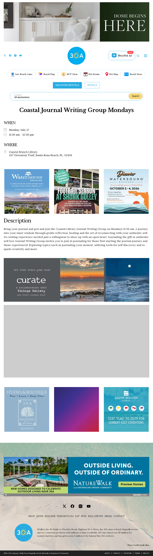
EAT (77, 516)
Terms (137, 553)
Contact (119, 516)
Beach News (136, 74)
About (107, 553)
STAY (84, 516)
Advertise (128, 553)
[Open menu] (145, 55)
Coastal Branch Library (23, 152)
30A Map (113, 74)
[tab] (67, 85)
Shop (31, 516)
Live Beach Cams (23, 74)
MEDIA (108, 516)
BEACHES (50, 516)
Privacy (146, 553)
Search (135, 96)
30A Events (94, 74)
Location (18, 95)
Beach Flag (49, 74)
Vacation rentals (67, 85)
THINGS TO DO (65, 516)
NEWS (39, 516)
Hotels (92, 85)
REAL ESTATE (95, 516)
